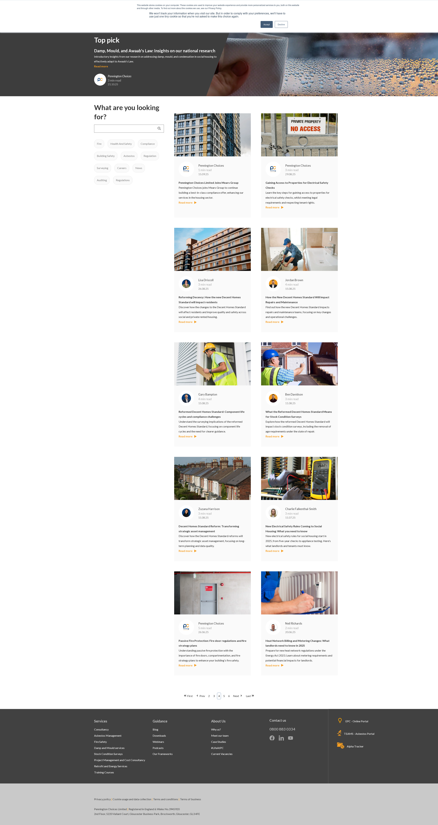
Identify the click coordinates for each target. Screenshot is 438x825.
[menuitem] (101, 729)
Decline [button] (281, 24)
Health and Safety (121, 143)
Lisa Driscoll (206, 280)
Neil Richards (293, 623)
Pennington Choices (211, 165)
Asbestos (129, 155)
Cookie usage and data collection (132, 799)
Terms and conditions (165, 799)
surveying (102, 168)
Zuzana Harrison (209, 509)
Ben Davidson (294, 394)
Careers (121, 168)
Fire (99, 143)
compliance (148, 143)
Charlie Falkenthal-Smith (301, 509)
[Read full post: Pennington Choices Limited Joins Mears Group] (212, 134)
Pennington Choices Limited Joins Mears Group (209, 182)
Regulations (123, 180)
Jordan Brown (294, 280)
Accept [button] (266, 24)
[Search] (159, 129)
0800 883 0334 (282, 729)
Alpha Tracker (355, 746)
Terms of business (191, 799)
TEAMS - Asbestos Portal (359, 733)
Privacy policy (102, 799)
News (138, 168)
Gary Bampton (207, 394)
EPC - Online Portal (356, 721)
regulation (150, 155)
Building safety (106, 155)
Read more (101, 66)
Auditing (102, 180)
